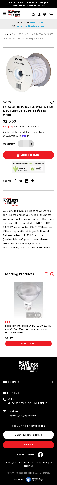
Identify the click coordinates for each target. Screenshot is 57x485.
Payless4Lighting (32, 462)
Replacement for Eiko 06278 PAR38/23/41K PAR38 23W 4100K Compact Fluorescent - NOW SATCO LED (28, 329)
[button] (33, 14)
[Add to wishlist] (52, 102)
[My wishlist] (44, 14)
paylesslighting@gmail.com (30, 26)
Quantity (9, 143)
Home (6, 34)
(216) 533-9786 (16, 403)
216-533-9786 (36, 22)
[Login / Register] (39, 14)
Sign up (28, 444)
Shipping (8, 126)
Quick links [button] (11, 382)
